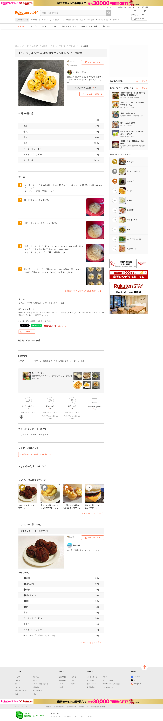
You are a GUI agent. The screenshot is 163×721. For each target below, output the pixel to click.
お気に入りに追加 (94, 62)
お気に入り (134, 15)
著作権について (71, 706)
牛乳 (25, 131)
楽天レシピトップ (22, 46)
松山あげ (56, 20)
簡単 (72, 680)
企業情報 (48, 706)
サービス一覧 (55, 716)
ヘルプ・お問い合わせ (40, 684)
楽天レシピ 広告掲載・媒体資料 (96, 706)
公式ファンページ (69, 26)
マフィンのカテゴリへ (91, 513)
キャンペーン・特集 (89, 26)
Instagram (137, 684)
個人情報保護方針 (59, 706)
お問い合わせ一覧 (70, 716)
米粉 (25, 143)
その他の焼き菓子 (61, 361)
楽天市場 (145, 7)
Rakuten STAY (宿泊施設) (111, 684)
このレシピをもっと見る (90, 642)
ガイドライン (37, 691)
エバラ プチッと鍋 (102, 20)
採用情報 (81, 706)
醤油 (92, 20)
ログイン (144, 15)
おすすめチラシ (133, 7)
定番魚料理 (62, 680)
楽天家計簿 (122, 7)
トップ (17, 677)
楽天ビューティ (92, 684)
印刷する (29, 331)
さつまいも (28, 160)
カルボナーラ (114, 20)
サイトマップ (37, 680)
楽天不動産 (90, 680)
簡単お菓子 (47, 361)
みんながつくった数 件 (85, 88)
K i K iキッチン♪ (38, 373)
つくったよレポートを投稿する (91, 94)
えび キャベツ (85, 20)
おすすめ (21, 26)
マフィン (72, 46)
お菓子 (44, 46)
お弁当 (73, 677)
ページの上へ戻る (144, 667)
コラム (54, 26)
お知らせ (36, 694)
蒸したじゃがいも (45, 20)
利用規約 (36, 687)
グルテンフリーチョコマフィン (34, 531)
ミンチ (62, 20)
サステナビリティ (86, 716)
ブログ (105, 677)
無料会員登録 (140, 18)
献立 (44, 26)
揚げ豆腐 (75, 20)
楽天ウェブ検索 (108, 680)
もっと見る (140, 81)
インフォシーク (110, 7)
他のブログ (64, 326)
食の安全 (106, 26)
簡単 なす (34, 20)
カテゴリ (33, 26)
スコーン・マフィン (58, 46)
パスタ (61, 684)
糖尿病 (68, 20)
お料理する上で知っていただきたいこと (83, 291)
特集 (16, 694)
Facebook (137, 677)
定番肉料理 (62, 677)
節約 (72, 684)
